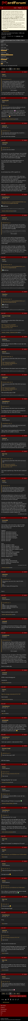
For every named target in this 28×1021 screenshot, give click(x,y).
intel (22, 36)
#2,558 (25, 927)
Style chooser (3, 1005)
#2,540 (25, 595)
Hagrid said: (4, 105)
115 (14, 68)
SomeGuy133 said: (6, 79)
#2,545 (25, 703)
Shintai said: (4, 815)
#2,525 (25, 194)
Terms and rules (4, 1009)
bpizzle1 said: (5, 406)
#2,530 (25, 336)
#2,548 (25, 745)
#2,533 (25, 398)
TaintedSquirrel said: (6, 264)
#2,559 (25, 957)
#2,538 (25, 517)
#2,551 (25, 807)
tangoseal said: (5, 147)
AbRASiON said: (5, 130)
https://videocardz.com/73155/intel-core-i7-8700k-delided (13, 854)
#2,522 (25, 97)
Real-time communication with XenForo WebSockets (11, 1019)
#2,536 (25, 451)
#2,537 (25, 478)
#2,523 (25, 123)
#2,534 (25, 416)
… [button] (8, 68)
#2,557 (25, 912)
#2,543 (25, 670)
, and (8, 119)
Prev (4, 68)
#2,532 (25, 374)
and (5, 567)
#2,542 (25, 632)
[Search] (26, 8)
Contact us (3, 1007)
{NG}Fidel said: (5, 794)
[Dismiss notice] (25, 11)
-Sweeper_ (4, 36)
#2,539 (25, 571)
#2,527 (25, 257)
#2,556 (25, 896)
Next (18, 68)
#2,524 (25, 140)
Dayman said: (5, 771)
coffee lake (18, 36)
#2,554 (25, 861)
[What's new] (23, 8)
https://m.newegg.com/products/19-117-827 (11, 694)
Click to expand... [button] (14, 90)
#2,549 (25, 764)
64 (10, 68)
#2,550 (25, 786)
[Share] (23, 72)
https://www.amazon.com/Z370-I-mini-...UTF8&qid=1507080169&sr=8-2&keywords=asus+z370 (9, 326)
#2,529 (25, 313)
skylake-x (3, 37)
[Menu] (2, 8)
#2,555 (25, 878)
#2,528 (25, 291)
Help (1, 1012)
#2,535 (25, 435)
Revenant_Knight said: (6, 356)
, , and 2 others (10, 332)
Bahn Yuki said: (5, 868)
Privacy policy (3, 1011)
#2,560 (25, 974)
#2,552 (25, 836)
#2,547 (25, 734)
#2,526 (25, 215)
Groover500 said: (5, 579)
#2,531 (25, 349)
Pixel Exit (6, 1018)
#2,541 (25, 618)
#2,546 (25, 717)
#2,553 (25, 847)
